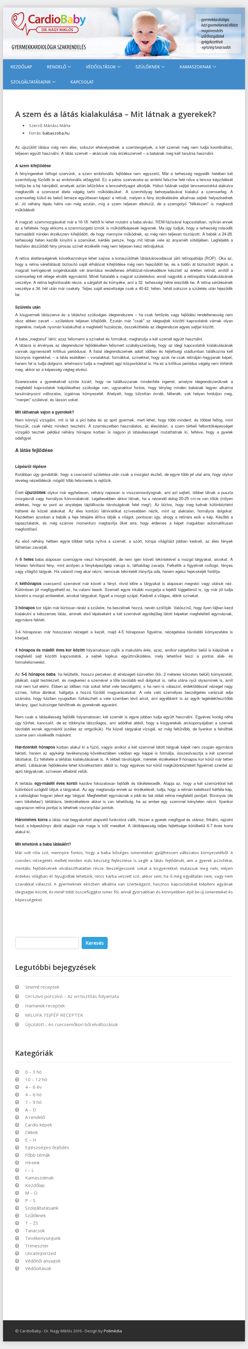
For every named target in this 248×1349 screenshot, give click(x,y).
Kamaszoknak (195, 67)
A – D (30, 1109)
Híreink (32, 1162)
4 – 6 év (33, 1087)
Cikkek (31, 1132)
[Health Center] (124, 33)
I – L (29, 1170)
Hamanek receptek (45, 1006)
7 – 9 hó (33, 1102)
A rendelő (35, 1117)
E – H (30, 1140)
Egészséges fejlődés (47, 1147)
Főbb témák (37, 1155)
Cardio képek (38, 1125)
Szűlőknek (35, 1215)
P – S (30, 1200)
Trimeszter (37, 1245)
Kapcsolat (82, 82)
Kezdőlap (21, 67)
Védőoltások (101, 67)
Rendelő (56, 67)
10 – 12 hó (36, 1079)
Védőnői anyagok (42, 1261)
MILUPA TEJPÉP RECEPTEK (54, 1015)
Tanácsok (35, 1230)
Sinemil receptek (42, 987)
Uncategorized (40, 1253)
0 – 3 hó (33, 1072)
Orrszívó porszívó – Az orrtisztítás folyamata (72, 996)
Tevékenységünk (42, 1238)
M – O (31, 1193)
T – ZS (31, 1223)
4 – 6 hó (33, 1094)
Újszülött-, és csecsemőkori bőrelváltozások (71, 1024)
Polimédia (113, 1331)
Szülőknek (147, 67)
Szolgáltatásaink (31, 82)
